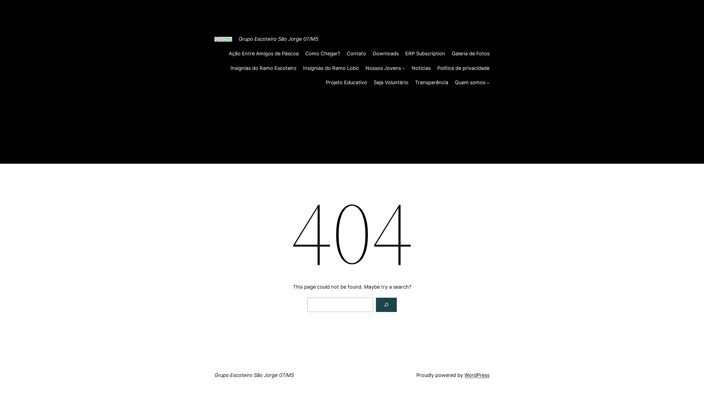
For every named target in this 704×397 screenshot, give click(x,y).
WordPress (477, 375)
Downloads (386, 53)
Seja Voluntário (391, 82)
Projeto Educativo (346, 82)
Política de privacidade (463, 68)
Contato (356, 53)
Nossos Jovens (383, 68)
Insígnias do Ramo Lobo (331, 68)
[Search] (386, 305)
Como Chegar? (322, 53)
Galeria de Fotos (471, 53)
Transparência (431, 82)
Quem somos (470, 82)
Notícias (421, 68)
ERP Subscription (425, 53)
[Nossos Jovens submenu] (403, 68)
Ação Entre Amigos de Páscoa (264, 53)
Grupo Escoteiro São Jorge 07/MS (278, 39)
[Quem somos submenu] (488, 82)
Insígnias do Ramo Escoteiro (263, 68)
